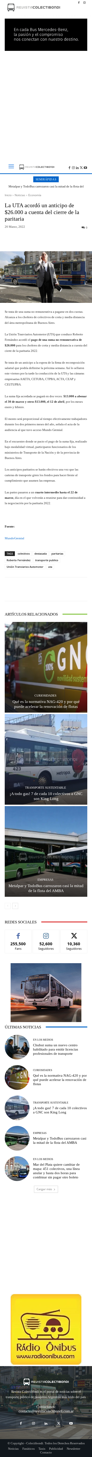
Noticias (20, 195)
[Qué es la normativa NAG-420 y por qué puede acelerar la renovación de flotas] (46, 667)
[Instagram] (84, 3)
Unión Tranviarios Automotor (25, 566)
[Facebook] (79, 3)
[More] (68, 240)
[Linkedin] (77, 167)
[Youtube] (85, 167)
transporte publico (46, 560)
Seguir (46, 933)
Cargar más (44, 1189)
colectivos (24, 553)
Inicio (8, 195)
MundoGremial (14, 538)
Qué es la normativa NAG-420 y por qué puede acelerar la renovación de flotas (60, 1080)
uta (50, 566)
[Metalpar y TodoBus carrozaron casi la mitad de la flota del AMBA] (46, 851)
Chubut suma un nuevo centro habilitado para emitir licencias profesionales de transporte (55, 1049)
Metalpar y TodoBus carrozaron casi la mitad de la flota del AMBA (46, 188)
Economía (34, 195)
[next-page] (15, 906)
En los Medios (43, 1040)
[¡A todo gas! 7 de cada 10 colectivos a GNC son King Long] (46, 759)
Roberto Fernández (18, 560)
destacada (40, 553)
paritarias (57, 553)
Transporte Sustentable (45, 787)
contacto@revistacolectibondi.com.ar (46, 1411)
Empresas (45, 879)
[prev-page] (8, 906)
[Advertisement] (46, 104)
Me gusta (18, 933)
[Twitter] (81, 167)
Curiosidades (45, 695)
